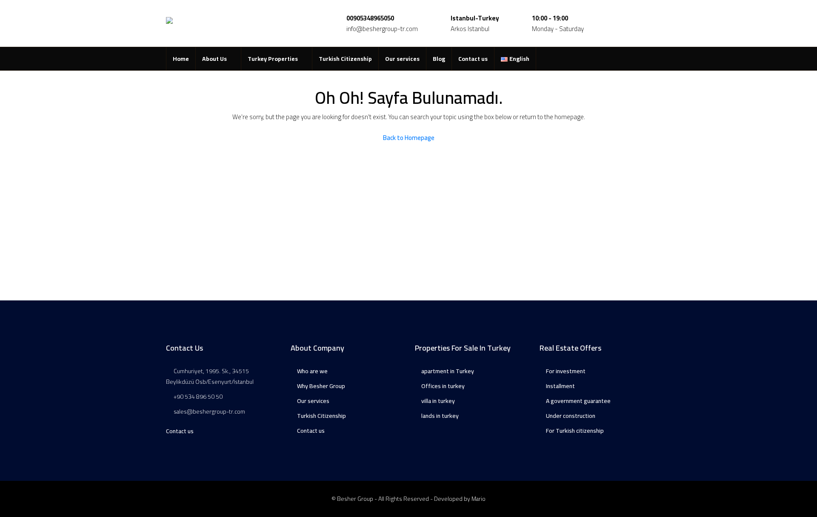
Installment (560, 385)
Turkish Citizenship (345, 58)
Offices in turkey (443, 385)
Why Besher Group (321, 385)
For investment (566, 371)
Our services (402, 58)
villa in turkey (438, 400)
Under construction (570, 415)
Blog (439, 58)
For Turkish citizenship (575, 430)
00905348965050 (370, 18)
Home (181, 58)
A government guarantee (578, 400)
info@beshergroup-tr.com (382, 29)
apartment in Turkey (447, 371)
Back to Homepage (408, 137)
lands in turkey (440, 415)
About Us (214, 58)
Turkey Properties (273, 58)
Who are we (312, 371)
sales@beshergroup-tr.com (209, 411)
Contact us (473, 58)
